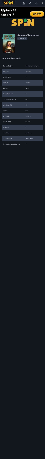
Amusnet (22, 38)
